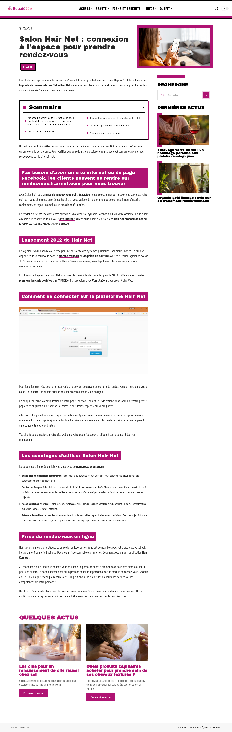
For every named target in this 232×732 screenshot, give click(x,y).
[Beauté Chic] (20, 8)
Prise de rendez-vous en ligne (105, 132)
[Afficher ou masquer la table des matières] (103, 107)
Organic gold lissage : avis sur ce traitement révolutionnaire (184, 199)
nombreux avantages (89, 466)
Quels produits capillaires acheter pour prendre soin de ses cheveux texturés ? (116, 670)
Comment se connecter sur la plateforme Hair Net (115, 117)
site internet (67, 219)
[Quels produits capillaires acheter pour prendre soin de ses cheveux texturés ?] (117, 642)
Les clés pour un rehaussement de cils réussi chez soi (49, 670)
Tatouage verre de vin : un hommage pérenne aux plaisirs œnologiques (180, 153)
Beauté (28, 66)
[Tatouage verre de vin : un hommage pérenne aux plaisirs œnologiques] (184, 130)
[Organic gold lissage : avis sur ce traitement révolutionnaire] (184, 178)
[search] (216, 8)
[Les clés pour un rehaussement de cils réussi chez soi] (50, 642)
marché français (69, 256)
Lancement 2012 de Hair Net (41, 131)
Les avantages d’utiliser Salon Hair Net (109, 125)
